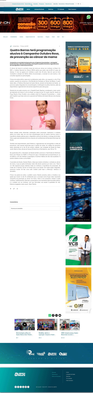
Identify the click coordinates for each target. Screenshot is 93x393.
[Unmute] (70, 129)
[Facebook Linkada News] (76, 4)
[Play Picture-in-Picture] (87, 129)
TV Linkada (69, 378)
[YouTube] (59, 315)
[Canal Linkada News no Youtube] (78, 4)
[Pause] (67, 129)
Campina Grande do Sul (18, 4)
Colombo (35, 4)
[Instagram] (56, 315)
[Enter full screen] (89, 129)
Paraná (53, 36)
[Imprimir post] (17, 188)
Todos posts (5, 36)
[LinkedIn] (23, 387)
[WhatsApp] (21, 387)
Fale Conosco (69, 380)
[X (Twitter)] (18, 387)
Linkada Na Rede (70, 374)
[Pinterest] (26, 387)
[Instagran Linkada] (80, 4)
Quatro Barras (28, 4)
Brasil (58, 36)
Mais (63, 36)
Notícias (68, 376)
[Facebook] (53, 315)
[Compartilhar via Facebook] (10, 188)
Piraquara (41, 4)
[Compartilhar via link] (14, 188)
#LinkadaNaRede (13, 36)
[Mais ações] (59, 46)
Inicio (67, 372)
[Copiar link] (28, 387)
